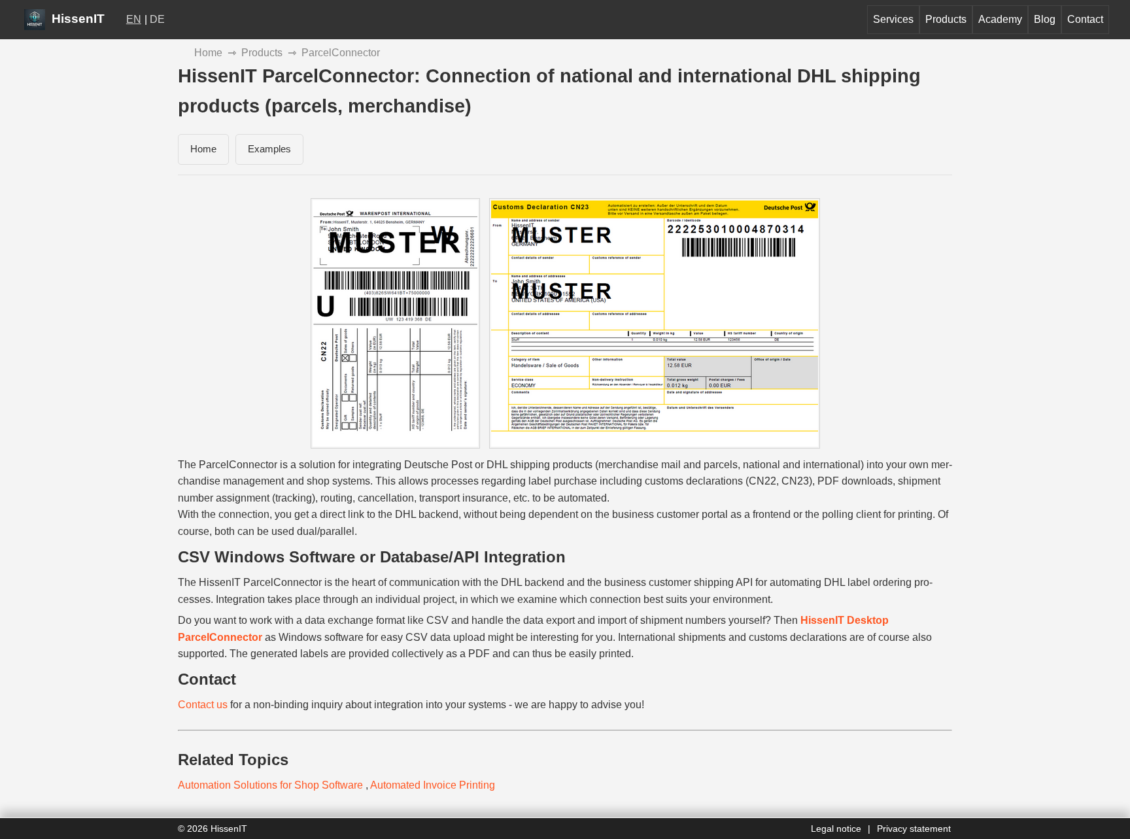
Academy (1000, 19)
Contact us (203, 704)
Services (893, 19)
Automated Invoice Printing (432, 785)
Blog (1044, 19)
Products (946, 19)
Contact (1085, 19)
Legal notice (836, 828)
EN (133, 19)
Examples (269, 148)
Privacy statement (914, 828)
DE (157, 19)
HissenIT (76, 19)
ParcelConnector (340, 52)
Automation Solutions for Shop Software (272, 785)
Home (208, 52)
